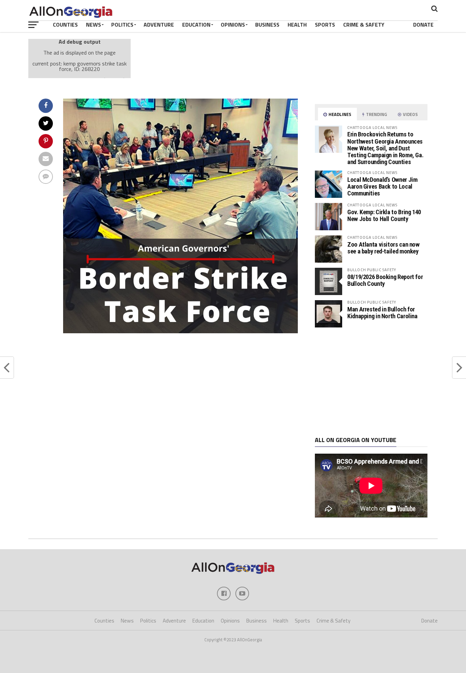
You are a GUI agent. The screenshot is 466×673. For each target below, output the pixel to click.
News (93, 24)
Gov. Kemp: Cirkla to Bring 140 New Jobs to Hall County (384, 215)
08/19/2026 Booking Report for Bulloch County (385, 280)
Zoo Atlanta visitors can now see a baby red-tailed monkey (383, 248)
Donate (423, 24)
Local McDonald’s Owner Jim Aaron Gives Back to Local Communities (382, 186)
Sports (325, 24)
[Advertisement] (371, 382)
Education (196, 24)
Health (297, 24)
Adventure (159, 24)
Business (267, 24)
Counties (65, 24)
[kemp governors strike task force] (180, 331)
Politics (122, 24)
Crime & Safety (363, 24)
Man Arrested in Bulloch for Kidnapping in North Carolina (382, 313)
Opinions (233, 24)
